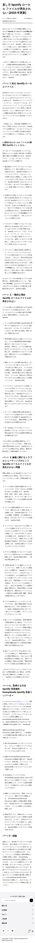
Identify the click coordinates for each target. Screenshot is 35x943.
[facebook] (8, 931)
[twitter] (3, 931)
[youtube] (12, 931)
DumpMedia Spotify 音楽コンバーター (16, 701)
